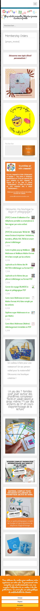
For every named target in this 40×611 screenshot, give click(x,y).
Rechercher (9, 144)
